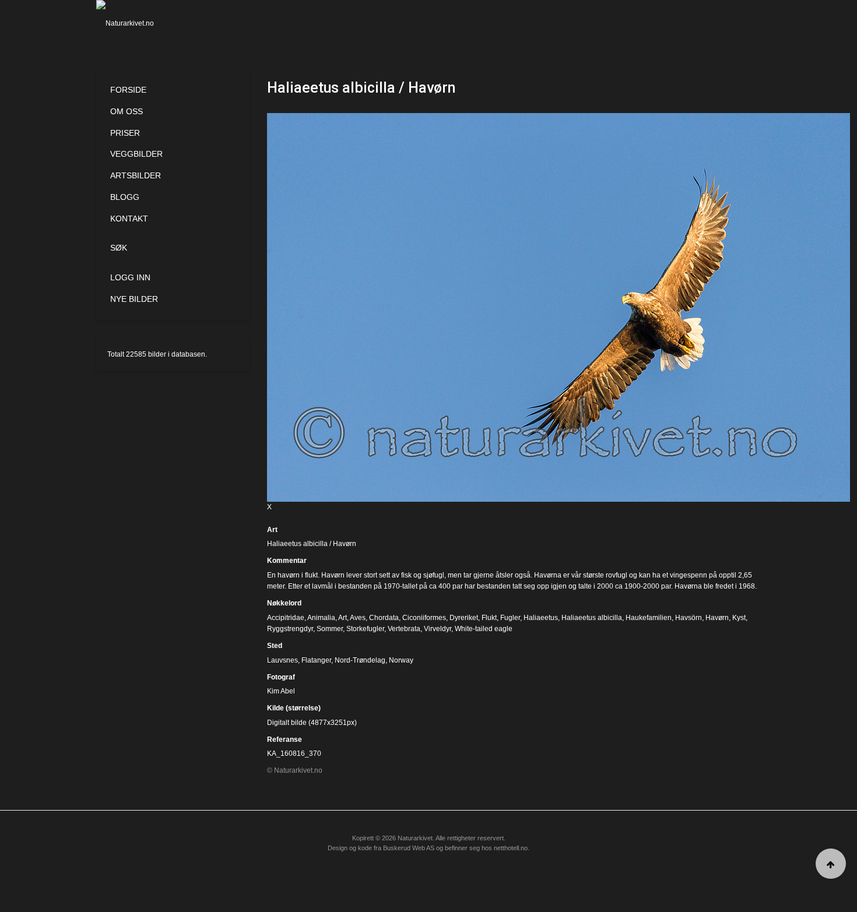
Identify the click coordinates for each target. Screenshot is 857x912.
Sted (274, 646)
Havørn (717, 618)
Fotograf (281, 677)
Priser (125, 133)
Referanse (284, 739)
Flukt (489, 618)
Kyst (739, 618)
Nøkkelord (284, 603)
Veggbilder (136, 154)
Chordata (384, 618)
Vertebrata (404, 629)
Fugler (510, 618)
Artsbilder (135, 175)
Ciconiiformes (424, 618)
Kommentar (287, 561)
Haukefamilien (649, 618)
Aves (358, 618)
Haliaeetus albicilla (591, 618)
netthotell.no (511, 847)
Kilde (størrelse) (294, 708)
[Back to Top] (831, 863)
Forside (128, 89)
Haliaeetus (541, 618)
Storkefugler (365, 629)
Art (272, 530)
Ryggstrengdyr (290, 629)
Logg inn (130, 277)
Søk (118, 247)
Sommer (330, 629)
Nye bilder (134, 299)
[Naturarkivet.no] (144, 23)
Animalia (321, 618)
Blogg (124, 197)
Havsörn (688, 618)
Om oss (126, 111)
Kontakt (129, 218)
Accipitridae (285, 618)
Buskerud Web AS (408, 847)
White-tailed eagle (483, 629)
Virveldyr (437, 629)
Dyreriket (463, 618)
